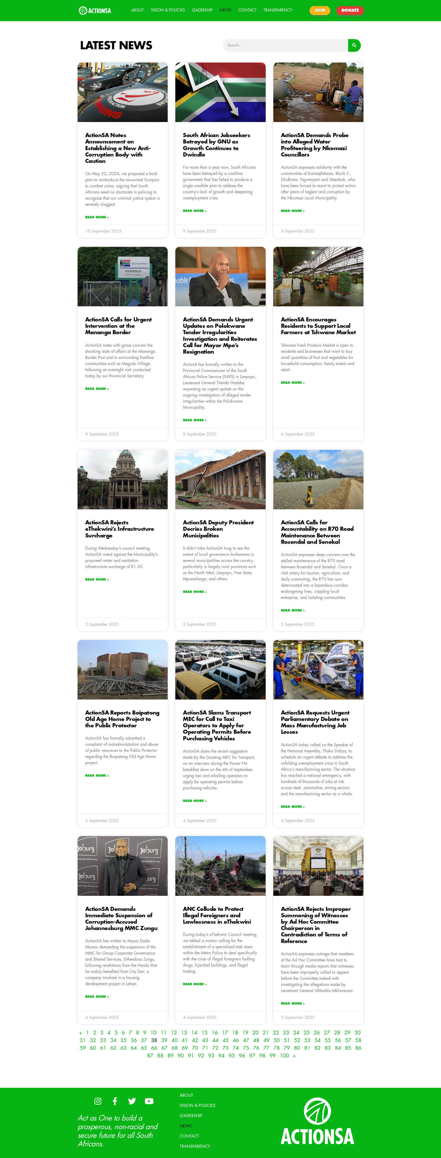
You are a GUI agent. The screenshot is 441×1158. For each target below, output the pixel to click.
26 (317, 1032)
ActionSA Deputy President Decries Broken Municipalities (218, 529)
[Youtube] (149, 1101)
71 (205, 1048)
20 (255, 1032)
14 (194, 1032)
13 (184, 1032)
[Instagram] (98, 1101)
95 (232, 1055)
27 (327, 1032)
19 (245, 1032)
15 (204, 1032)
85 (348, 1048)
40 (175, 1040)
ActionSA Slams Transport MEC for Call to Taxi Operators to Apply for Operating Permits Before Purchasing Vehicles (217, 725)
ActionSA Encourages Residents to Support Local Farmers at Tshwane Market (318, 326)
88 (160, 1055)
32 (93, 1040)
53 (307, 1040)
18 (235, 1032)
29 (347, 1032)
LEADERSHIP (202, 10)
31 (83, 1040)
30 (357, 1032)
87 (150, 1055)
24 (296, 1032)
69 (185, 1048)
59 (83, 1048)
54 (317, 1040)
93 (211, 1055)
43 (205, 1040)
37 (144, 1040)
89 (170, 1055)
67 (164, 1048)
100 (284, 1055)
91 (191, 1055)
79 (287, 1048)
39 (164, 1040)
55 (328, 1040)
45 (226, 1040)
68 (175, 1048)
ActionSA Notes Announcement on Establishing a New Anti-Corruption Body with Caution (117, 148)
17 (225, 1032)
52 (297, 1040)
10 (153, 1032)
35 (123, 1040)
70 (195, 1048)
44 (215, 1040)
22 (276, 1032)
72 (215, 1048)
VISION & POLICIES (168, 10)
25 (306, 1032)
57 (348, 1040)
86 (358, 1048)
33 (103, 1040)
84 (338, 1048)
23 (286, 1032)
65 (144, 1048)
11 (164, 1032)
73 (226, 1048)
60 (93, 1048)
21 (266, 1032)
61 (103, 1048)
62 (113, 1048)
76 (256, 1048)
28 (337, 1032)
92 (201, 1055)
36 (134, 1040)
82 (317, 1048)
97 (252, 1055)
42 (195, 1040)
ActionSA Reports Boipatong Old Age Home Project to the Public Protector (122, 719)
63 (123, 1048)
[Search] (354, 45)
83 (328, 1048)
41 (185, 1040)
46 (236, 1040)
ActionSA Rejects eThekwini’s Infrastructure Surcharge (119, 529)
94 (221, 1055)
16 (215, 1032)
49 (266, 1040)
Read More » (97, 217)
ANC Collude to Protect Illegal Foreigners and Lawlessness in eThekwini (217, 916)
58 (358, 1040)
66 (154, 1048)
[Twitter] (132, 1101)
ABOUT (137, 10)
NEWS (225, 10)
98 (262, 1055)
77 (266, 1048)
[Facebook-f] (115, 1101)
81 (307, 1048)
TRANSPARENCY (278, 10)
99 (273, 1055)
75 (246, 1048)
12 (174, 1032)
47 (246, 1040)
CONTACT (247, 10)
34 (113, 1040)
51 (287, 1040)
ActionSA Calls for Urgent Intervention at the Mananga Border (118, 326)
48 (256, 1040)
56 (338, 1040)
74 (236, 1048)
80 (297, 1048)
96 (242, 1055)
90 (181, 1055)
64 (134, 1048)
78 (277, 1048)
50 (277, 1040)
